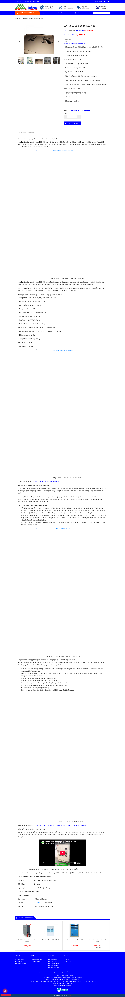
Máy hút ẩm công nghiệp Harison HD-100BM (98, 940)
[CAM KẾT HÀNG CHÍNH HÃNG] (46, 9)
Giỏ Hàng (52, 972)
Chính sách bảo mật (52, 959)
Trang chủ (43, 13)
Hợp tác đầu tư (18, 961)
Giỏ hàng (99, 1)
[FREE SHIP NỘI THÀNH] (83, 9)
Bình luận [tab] (31, 132)
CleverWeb (69, 995)
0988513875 (20, 1)
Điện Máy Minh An (79, 13)
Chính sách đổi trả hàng (53, 967)
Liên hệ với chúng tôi (20, 963)
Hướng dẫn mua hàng (36, 959)
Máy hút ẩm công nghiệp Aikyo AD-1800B (74, 940)
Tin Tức (68, 13)
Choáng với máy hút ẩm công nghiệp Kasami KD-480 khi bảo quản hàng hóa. (61, 825)
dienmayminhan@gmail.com (33, 1)
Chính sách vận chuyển (53, 963)
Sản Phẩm (60, 13)
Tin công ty (66, 959)
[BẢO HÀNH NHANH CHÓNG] (66, 9)
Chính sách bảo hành (53, 965)
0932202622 (104, 8)
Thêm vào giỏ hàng (73, 123)
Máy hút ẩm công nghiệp (26, 282)
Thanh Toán (77, 972)
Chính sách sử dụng (52, 961)
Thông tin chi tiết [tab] (21, 132)
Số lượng (66, 113)
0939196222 (39, 903)
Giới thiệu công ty (19, 959)
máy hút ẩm (50, 497)
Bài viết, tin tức (67, 961)
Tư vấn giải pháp (35, 961)
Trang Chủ (17, 18)
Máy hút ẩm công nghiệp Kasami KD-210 (46, 481)
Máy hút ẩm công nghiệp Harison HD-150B (50, 940)
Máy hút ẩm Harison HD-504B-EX (27, 939)
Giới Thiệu (52, 13)
